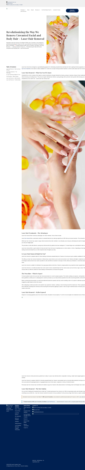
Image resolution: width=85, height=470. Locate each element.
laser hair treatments (26, 68)
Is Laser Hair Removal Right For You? (13, 74)
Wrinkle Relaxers (18, 423)
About (28, 9)
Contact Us (26, 427)
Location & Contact (56, 9)
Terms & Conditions (24, 465)
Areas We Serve (23, 11)
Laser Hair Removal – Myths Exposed (13, 78)
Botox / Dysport (18, 408)
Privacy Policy (17, 465)
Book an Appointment (72, 11)
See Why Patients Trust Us (46, 9)
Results (32, 9)
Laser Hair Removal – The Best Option (13, 79)
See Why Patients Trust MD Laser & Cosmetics (27, 416)
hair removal (27, 238)
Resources (25, 418)
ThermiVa (17, 421)
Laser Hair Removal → (51, 401)
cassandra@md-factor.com (11, 2)
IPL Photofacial (18, 416)
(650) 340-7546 (9, 3)
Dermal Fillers (17, 410)
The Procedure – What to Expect (12, 76)
